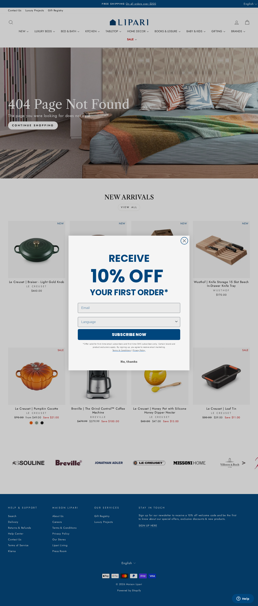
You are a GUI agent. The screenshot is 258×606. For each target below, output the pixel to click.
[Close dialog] (184, 240)
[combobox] (127, 322)
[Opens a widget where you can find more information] (243, 599)
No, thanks (129, 361)
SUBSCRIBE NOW (129, 334)
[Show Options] (176, 322)
